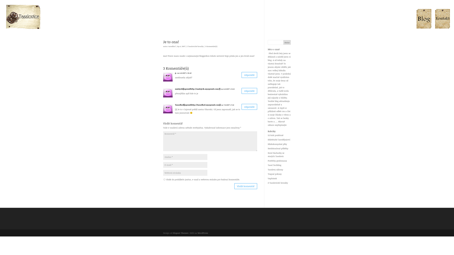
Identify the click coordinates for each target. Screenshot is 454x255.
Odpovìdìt (249, 75)
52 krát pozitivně (275, 135)
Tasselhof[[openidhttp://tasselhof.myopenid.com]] (198, 104)
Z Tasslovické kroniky (195, 46)
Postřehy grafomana (277, 160)
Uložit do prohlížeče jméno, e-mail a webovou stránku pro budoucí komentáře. (203, 179)
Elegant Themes (180, 233)
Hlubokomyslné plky (277, 144)
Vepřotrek (272, 178)
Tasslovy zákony (275, 169)
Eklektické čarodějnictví (279, 139)
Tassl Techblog (274, 165)
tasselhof (171, 46)
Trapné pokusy (275, 173)
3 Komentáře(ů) (211, 46)
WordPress (203, 233)
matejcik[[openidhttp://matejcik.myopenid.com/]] (197, 88)
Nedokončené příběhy (278, 148)
